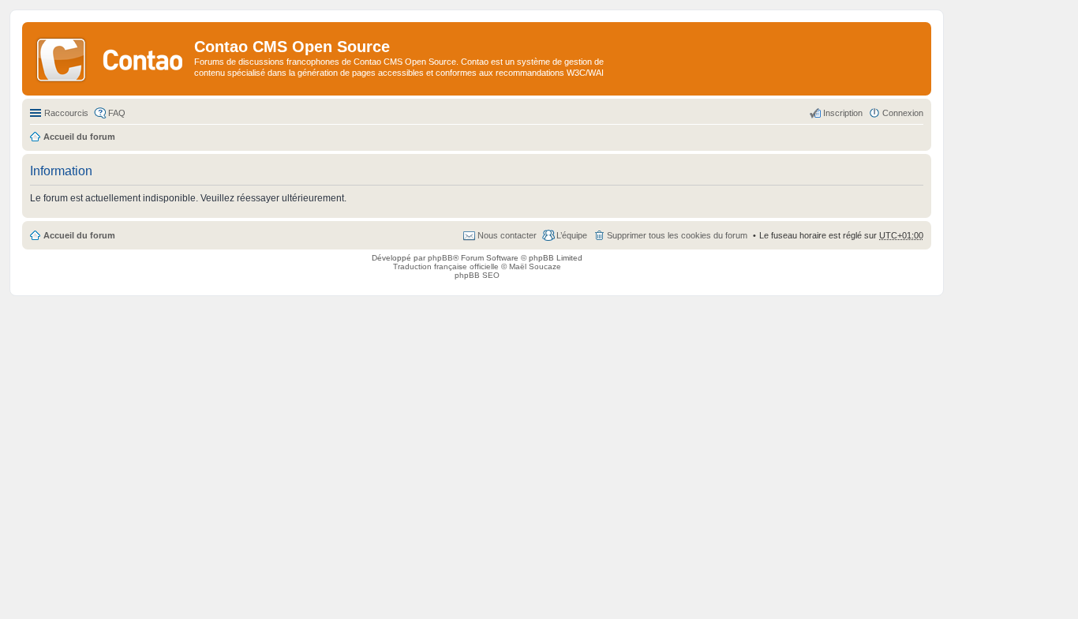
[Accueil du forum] (110, 58)
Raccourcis (66, 113)
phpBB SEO (477, 275)
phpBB (440, 257)
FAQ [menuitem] (116, 113)
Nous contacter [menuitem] (507, 235)
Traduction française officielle (446, 266)
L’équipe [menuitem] (571, 235)
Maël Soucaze (535, 266)
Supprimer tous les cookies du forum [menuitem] (677, 235)
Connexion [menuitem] (902, 113)
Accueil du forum (79, 235)
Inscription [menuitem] (843, 113)
